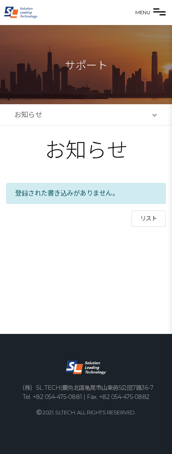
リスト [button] (148, 218)
